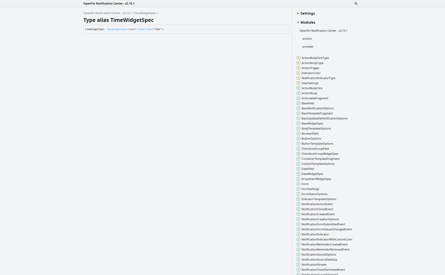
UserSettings (310, 83)
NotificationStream (314, 264)
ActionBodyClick (312, 88)
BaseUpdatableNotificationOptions (325, 118)
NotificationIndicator (315, 234)
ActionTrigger (310, 68)
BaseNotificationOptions (318, 108)
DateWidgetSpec (312, 174)
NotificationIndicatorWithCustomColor (327, 239)
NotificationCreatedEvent (318, 214)
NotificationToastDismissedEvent (323, 269)
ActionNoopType (312, 63)
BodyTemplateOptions (316, 128)
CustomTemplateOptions (318, 163)
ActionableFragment (315, 98)
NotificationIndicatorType (318, 78)
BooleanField (310, 133)
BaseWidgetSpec (117, 29)
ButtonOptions (311, 138)
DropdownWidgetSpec (316, 179)
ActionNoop (309, 93)
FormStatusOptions (314, 194)
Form (305, 184)
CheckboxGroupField (315, 148)
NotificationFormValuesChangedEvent (327, 229)
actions (307, 39)
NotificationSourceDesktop (319, 259)
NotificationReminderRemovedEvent (326, 249)
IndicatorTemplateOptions (319, 199)
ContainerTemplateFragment (321, 158)
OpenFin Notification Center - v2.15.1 (109, 3)
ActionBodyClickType (315, 58)
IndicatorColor (311, 73)
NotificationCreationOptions (320, 219)
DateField (308, 169)
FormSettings (310, 189)
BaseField (308, 103)
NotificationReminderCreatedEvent (325, 244)
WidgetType (145, 29)
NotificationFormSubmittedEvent (323, 224)
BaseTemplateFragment (317, 113)
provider (308, 46)
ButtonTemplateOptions (317, 143)
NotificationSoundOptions (319, 254)
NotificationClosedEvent (317, 209)
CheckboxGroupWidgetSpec (320, 153)
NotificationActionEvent (317, 204)
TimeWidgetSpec (145, 13)
